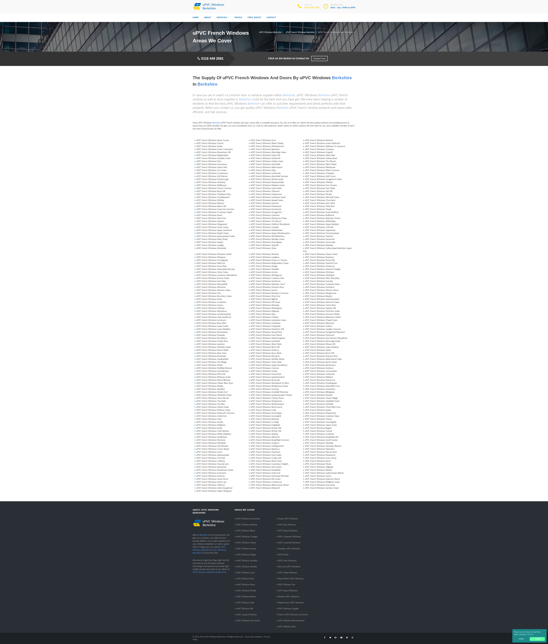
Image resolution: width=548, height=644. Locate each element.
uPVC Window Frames (246, 549)
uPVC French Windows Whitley (210, 200)
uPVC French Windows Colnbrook (320, 374)
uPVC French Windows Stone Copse (212, 227)
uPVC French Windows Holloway (210, 182)
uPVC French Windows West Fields (266, 344)
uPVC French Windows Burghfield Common (269, 440)
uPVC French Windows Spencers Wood (322, 479)
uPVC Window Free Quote (248, 621)
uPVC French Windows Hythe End (211, 416)
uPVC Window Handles (246, 567)
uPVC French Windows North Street (321, 362)
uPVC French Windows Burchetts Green (214, 296)
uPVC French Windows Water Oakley (266, 143)
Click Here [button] (530, 634)
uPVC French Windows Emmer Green (212, 278)
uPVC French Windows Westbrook (320, 167)
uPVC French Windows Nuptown (319, 257)
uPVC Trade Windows (287, 573)
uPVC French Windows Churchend (320, 200)
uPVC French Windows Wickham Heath (214, 254)
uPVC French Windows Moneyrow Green (268, 218)
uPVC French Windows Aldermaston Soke (323, 359)
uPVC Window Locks (245, 573)
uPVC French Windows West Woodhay (322, 278)
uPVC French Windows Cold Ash (319, 227)
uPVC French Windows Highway (264, 311)
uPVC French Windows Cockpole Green (322, 284)
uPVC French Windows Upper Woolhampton (270, 233)
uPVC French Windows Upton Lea (211, 482)
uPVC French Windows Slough (263, 266)
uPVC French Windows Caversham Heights (269, 464)
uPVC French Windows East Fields (320, 188)
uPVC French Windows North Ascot (266, 407)
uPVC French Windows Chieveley (319, 173)
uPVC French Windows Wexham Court (267, 284)
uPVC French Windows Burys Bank (265, 353)
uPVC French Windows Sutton (263, 290)
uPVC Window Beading (246, 525)
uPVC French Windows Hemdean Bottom (323, 446)
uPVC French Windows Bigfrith (264, 299)
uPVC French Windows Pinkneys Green (213, 377)
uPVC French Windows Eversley (319, 281)
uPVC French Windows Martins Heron (322, 290)
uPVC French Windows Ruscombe (320, 485)
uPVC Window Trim (286, 585)
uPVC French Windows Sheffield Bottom (214, 368)
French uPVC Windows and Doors (293, 615)
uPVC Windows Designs (247, 537)
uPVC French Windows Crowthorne (212, 173)
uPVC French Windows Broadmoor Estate (214, 470)
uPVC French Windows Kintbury (264, 350)
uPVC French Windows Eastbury (319, 368)
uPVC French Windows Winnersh (211, 287)
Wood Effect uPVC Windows (291, 579)
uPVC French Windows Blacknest (319, 323)
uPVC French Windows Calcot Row (320, 305)
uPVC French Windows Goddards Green (268, 197)
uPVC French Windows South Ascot (212, 479)
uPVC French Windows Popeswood (320, 413)
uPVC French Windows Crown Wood (212, 449)
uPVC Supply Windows (246, 615)
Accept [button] (537, 639)
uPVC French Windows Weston (210, 203)
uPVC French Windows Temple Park (266, 332)
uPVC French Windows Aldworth (265, 437)
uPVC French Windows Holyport (264, 443)
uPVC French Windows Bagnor (318, 428)
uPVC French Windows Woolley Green (267, 239)
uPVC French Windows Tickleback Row (213, 194)
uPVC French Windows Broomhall (211, 467)
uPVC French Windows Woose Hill (320, 344)
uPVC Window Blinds (245, 531)
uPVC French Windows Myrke (318, 464)
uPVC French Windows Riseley (209, 386)
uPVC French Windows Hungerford (266, 212)
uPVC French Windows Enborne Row (321, 356)
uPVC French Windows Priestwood (265, 206)
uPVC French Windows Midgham (210, 425)
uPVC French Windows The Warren (320, 161)
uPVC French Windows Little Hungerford (214, 488)
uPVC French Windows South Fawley (321, 440)
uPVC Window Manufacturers (291, 621)
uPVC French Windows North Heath (212, 350)
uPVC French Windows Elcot (263, 140)
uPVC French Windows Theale (318, 209)
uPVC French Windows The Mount (265, 221)
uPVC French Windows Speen (318, 410)
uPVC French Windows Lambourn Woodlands (216, 275)
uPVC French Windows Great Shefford (322, 212)
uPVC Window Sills (244, 609)
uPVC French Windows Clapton (210, 221)
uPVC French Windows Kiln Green (265, 479)
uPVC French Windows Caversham (320, 389)
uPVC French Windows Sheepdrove (266, 401)
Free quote (254, 17)
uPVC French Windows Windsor (264, 254)
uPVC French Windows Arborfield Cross (322, 386)
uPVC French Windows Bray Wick (211, 323)
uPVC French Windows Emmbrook (265, 209)
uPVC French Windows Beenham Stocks (322, 218)
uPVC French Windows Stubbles (264, 269)
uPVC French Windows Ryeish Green (212, 233)
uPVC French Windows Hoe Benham (212, 371)
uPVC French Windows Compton (319, 149)
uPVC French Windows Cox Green (211, 170)
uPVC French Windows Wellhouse (211, 185)
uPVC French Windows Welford (319, 377)
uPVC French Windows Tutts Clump (320, 458)
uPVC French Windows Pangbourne (320, 293)
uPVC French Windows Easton (209, 305)
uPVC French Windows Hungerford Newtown (325, 332)
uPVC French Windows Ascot (318, 461)
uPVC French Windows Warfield (319, 443)
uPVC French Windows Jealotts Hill (320, 308)
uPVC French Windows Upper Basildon (322, 224)
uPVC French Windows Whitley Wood (267, 359)
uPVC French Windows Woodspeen (212, 332)
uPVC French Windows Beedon (318, 296)
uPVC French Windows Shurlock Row (267, 287)
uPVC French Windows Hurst (209, 452)
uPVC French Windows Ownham (265, 215)
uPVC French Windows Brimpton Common (269, 293)
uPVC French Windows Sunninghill (265, 416)
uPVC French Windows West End (211, 218)
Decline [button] (521, 639)
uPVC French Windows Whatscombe (266, 179)
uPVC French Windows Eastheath (265, 341)
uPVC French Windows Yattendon (320, 449)
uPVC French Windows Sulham (318, 326)
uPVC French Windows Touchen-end (212, 464)
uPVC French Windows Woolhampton (267, 404)
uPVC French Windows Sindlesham (211, 437)
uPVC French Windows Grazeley (264, 227)
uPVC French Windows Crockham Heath (214, 212)
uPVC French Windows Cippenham (320, 230)
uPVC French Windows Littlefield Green (322, 401)
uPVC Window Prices (245, 585)
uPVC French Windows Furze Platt (211, 266)
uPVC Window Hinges (246, 555)
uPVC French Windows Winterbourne (267, 146)
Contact (271, 17)
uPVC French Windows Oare (208, 419)
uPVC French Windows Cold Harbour (212, 431)
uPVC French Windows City (208, 293)
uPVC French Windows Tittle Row (320, 206)
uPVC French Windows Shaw (263, 248)
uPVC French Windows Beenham (265, 149)
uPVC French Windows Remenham (320, 365)
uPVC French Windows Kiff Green (265, 302)
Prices (238, 17)
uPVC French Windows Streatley (210, 335)
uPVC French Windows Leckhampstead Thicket (271, 395)
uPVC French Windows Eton (208, 161)
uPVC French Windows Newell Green (266, 200)
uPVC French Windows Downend (211, 473)
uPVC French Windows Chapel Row (212, 341)
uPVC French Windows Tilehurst (210, 485)
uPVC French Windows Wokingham (266, 308)
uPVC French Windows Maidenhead (266, 230)
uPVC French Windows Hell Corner (320, 176)
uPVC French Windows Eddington (320, 275)
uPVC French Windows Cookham (319, 434)
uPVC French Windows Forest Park (265, 374)
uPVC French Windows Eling (263, 170)
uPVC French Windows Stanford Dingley (323, 269)
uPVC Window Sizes (287, 627)
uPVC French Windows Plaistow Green (213, 410)
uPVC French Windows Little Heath (266, 188)
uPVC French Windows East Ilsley (211, 281)
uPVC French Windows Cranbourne (266, 482)
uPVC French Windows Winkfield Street (213, 395)
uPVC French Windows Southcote (265, 173)
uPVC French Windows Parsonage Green (323, 341)
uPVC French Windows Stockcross (320, 380)
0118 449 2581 (312, 7)
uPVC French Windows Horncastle (320, 242)
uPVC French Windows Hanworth (320, 239)
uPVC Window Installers (247, 561)
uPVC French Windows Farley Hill (265, 155)
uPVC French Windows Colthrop (210, 461)
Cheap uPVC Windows (288, 519)
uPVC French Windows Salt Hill (318, 191)
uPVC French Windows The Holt (210, 458)
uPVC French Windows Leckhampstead (213, 314)
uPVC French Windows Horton (264, 272)
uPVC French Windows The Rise (210, 404)
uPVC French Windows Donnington (266, 413)
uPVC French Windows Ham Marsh (266, 335)
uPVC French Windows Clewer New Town (214, 383)
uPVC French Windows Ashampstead (212, 455)
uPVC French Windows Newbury (265, 449)
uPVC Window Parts (245, 579)
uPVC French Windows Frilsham (319, 182)
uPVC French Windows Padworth (265, 488)
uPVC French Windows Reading (319, 245)
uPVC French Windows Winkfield (211, 443)
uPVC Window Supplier (288, 609)
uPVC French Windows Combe (318, 431)
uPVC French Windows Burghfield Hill (321, 437)
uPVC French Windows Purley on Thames (268, 260)
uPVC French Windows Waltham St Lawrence (325, 146)
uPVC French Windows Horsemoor (211, 164)
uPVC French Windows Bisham (318, 470)
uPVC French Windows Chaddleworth (213, 197)
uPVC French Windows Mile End (210, 263)
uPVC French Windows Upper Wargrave (214, 491)
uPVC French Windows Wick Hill (210, 374)
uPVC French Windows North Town (266, 461)
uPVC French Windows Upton (318, 350)
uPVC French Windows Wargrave (211, 257)
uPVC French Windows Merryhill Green (322, 197)
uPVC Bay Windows (287, 525)
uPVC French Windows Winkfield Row (267, 236)
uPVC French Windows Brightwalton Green (269, 263)
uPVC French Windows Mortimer (211, 440)
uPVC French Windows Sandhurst (265, 281)
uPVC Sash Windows (287, 561)
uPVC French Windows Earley (209, 146)
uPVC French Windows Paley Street (212, 239)
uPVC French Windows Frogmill (319, 152)
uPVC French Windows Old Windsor (212, 446)
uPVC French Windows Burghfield (265, 470)
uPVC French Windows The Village (211, 362)
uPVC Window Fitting (245, 543)
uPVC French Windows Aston (209, 215)
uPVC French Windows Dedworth (265, 158)
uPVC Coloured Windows (289, 543)
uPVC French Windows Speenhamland (267, 377)
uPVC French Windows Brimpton (265, 356)
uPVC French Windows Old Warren (211, 176)
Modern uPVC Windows (288, 597)
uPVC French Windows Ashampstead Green (215, 236)
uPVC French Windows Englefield (265, 425)
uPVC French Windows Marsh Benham (213, 380)
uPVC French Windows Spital (209, 428)
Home (196, 17)
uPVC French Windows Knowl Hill (320, 260)
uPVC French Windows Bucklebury (211, 338)
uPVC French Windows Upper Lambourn (214, 230)
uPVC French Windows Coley (263, 410)
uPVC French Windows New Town (211, 353)
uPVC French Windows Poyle (209, 299)
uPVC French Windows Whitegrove (266, 275)
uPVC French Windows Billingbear (320, 392)
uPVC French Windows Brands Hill (265, 428)
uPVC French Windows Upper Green (321, 425)
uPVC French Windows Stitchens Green (322, 311)
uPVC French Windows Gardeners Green (268, 320)
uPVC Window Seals (245, 603)
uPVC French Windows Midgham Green (322, 482)
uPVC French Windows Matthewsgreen (267, 338)
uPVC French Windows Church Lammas (213, 188)
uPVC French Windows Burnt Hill (319, 353)
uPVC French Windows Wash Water (321, 164)
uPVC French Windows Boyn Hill (210, 191)
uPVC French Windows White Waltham (213, 434)
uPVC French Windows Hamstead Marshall (269, 476)
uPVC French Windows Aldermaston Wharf (269, 485)
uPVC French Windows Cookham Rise (267, 278)
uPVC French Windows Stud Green (265, 455)
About (207, 17)
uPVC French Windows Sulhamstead (321, 158)
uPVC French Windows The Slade (211, 401)
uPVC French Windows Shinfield (319, 404)
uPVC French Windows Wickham (319, 272)
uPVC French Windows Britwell (318, 395)
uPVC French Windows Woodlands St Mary (269, 383)
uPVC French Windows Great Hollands (322, 347)
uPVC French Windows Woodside (211, 248)
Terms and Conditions (253, 637)
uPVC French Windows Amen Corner (212, 140)
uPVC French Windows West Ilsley (320, 155)
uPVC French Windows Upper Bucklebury (268, 365)
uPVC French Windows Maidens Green (267, 185)
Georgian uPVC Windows (289, 549)
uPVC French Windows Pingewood (211, 224)
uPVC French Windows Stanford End (321, 263)
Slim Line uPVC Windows (289, 567)
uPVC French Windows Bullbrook (319, 215)
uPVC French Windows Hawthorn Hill (267, 329)
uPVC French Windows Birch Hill (264, 347)
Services (221, 17)
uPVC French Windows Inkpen (209, 242)
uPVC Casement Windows (289, 537)
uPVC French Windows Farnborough (212, 179)
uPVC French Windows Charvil (209, 143)
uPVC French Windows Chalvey (264, 317)
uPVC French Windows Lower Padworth (322, 143)
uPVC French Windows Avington (210, 389)
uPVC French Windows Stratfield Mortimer (269, 392)
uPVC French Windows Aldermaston (266, 167)
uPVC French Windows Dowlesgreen (321, 383)
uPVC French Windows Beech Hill (211, 206)
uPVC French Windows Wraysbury (211, 311)
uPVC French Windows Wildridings (320, 221)
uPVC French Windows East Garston (321, 185)
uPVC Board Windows (288, 531)
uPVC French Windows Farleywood (266, 194)
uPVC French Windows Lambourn (211, 320)
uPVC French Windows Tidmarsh (265, 191)
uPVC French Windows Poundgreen (266, 242)
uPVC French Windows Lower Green (212, 326)
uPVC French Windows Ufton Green (212, 272)
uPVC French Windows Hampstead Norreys (215, 269)
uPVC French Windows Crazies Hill (265, 458)
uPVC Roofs (283, 555)
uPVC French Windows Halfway (210, 308)
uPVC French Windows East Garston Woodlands (326, 338)
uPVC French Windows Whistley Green (213, 347)
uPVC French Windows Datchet (264, 203)
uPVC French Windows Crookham (211, 302)
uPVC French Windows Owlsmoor (320, 266)
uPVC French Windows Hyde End (265, 473)
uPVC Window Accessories (248, 519)
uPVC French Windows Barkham (264, 419)
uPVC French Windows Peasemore (320, 455)
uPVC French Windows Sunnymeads (321, 371)
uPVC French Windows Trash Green (266, 362)
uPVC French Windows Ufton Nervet (212, 398)
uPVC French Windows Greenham (265, 323)
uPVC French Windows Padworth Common (215, 413)
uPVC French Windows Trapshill (264, 245)
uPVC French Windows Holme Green (212, 407)
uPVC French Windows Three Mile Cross (322, 407)
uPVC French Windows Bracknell (264, 380)
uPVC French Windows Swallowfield (212, 359)
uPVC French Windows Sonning (264, 389)
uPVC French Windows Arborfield (265, 164)
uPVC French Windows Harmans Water (322, 314)
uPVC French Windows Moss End (265, 296)
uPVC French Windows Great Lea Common (215, 209)
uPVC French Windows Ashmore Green (322, 302)
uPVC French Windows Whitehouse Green (269, 386)
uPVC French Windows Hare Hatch (266, 467)
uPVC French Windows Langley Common (323, 329)
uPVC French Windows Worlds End (211, 392)
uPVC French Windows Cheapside (265, 326)
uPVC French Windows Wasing (264, 434)
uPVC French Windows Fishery (318, 419)
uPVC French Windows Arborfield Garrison (269, 176)
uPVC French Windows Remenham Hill (213, 152)
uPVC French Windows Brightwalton (212, 155)
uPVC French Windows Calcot (318, 476)
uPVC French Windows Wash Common (322, 170)
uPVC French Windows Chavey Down (267, 398)
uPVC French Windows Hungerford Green (323, 179)
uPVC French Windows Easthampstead (322, 299)
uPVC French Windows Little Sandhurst (213, 317)
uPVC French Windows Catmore (264, 368)
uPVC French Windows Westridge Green (268, 152)
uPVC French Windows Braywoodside (267, 182)
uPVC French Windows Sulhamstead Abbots (324, 473)
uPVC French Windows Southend (319, 287)
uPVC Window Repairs (246, 597)
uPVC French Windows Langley (210, 245)
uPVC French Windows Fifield (209, 365)
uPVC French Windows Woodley (264, 305)
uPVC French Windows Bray (262, 314)
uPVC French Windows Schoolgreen (212, 260)
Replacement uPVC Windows (291, 603)
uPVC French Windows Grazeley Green (213, 158)
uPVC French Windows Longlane (264, 257)
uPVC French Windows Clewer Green (321, 254)
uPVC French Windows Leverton (210, 344)
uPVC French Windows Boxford (319, 140)
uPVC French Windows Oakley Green (266, 161)
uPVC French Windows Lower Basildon (213, 329)
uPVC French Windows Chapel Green (321, 320)
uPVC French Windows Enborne (210, 476)
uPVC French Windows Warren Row (321, 452)
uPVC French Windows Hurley (209, 422)
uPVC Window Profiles (246, 591)
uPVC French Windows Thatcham (265, 452)
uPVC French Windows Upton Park (211, 167)
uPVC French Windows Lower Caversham (214, 149)
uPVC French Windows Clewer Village (321, 398)
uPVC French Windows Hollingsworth (267, 446)
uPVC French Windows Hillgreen (319, 467)
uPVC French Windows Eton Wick (320, 203)
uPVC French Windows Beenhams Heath (323, 317)
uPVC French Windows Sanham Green (322, 488)
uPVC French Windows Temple (318, 194)
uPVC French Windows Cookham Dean (322, 416)
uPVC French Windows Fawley (263, 371)
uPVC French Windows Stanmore (319, 335)
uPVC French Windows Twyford (319, 236)
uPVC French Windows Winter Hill (265, 431)
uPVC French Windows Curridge (264, 422)
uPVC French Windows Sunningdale (320, 422)
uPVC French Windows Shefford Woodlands (270, 224)
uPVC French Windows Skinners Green (213, 290)
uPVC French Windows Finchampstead (322, 233)
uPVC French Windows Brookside (211, 356)
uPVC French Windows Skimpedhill (211, 284)
